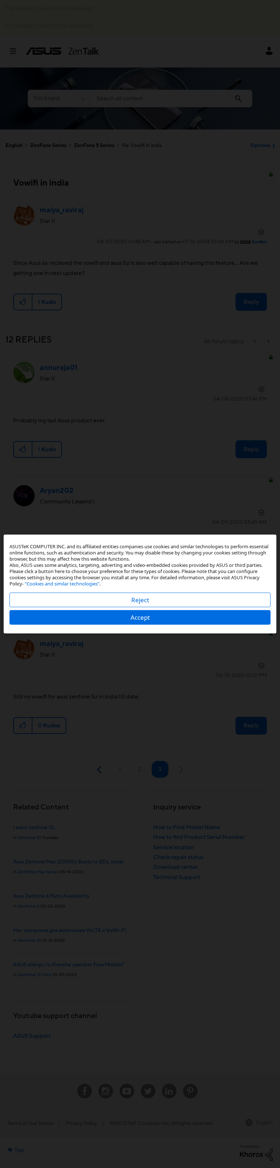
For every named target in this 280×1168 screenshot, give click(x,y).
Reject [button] (140, 600)
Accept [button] (140, 617)
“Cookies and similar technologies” (62, 583)
